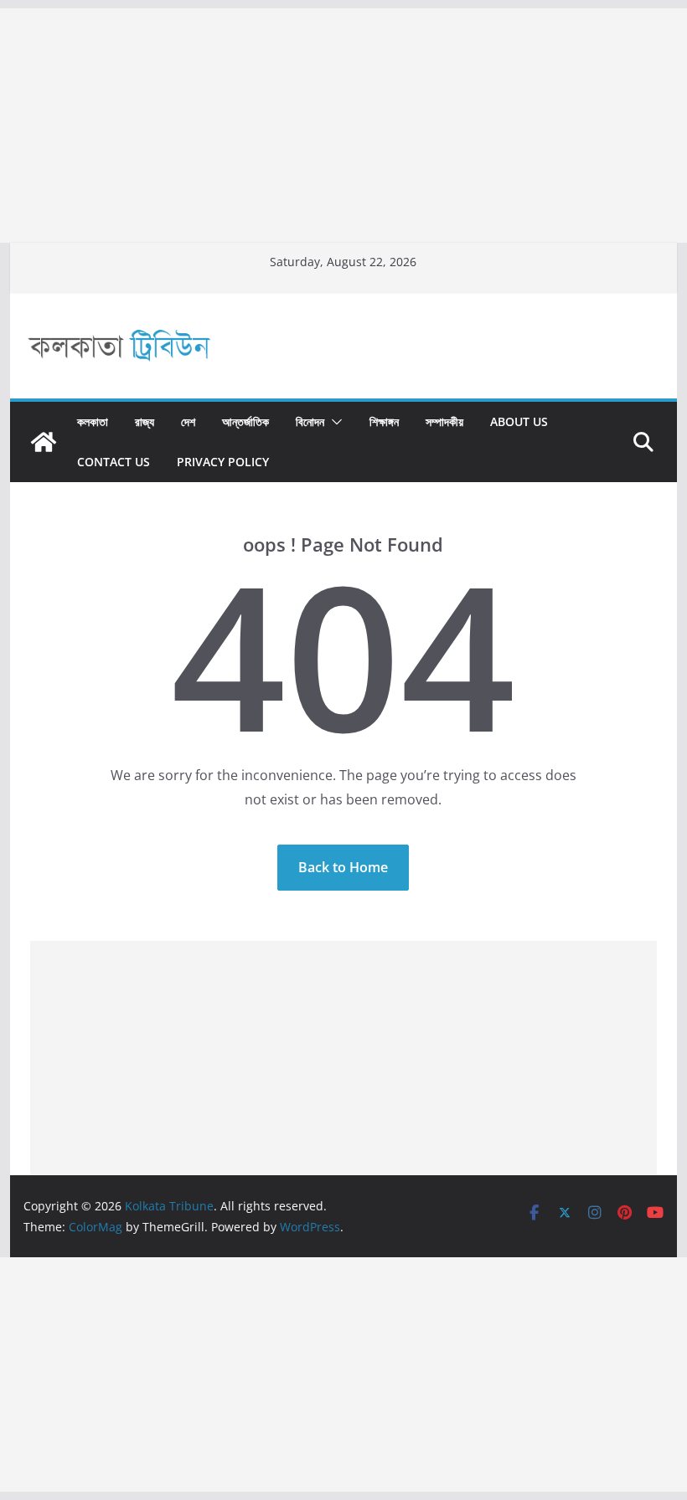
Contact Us (113, 462)
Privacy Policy (223, 462)
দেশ (188, 421)
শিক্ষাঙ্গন (384, 421)
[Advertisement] (343, 125)
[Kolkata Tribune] (43, 442)
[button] (333, 422)
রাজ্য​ (144, 421)
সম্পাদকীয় (444, 421)
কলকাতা (92, 421)
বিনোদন (310, 421)
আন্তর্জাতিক (245, 421)
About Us (519, 421)
